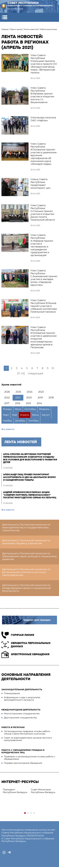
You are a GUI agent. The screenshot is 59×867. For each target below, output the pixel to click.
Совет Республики (30, 4)
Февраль (44, 409)
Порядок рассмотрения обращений (23, 763)
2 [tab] (28, 813)
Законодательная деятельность (21, 689)
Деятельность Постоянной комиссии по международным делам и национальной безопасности (26, 588)
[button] (4, 17)
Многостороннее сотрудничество (22, 713)
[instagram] (4, 852)
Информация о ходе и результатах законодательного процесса (22, 698)
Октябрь (33, 420)
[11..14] (21, 373)
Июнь (35, 415)
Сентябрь (30, 409)
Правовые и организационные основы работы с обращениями (29, 757)
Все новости (7, 429)
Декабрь (20, 420)
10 (52, 368)
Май (14, 415)
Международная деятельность (20, 709)
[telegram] (9, 852)
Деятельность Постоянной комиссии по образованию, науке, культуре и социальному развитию (29, 556)
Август (46, 415)
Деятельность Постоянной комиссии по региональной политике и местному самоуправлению (26, 572)
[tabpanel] (15, 791)
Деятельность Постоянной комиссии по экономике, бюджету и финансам (26, 542)
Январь (7, 409)
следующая (35, 373)
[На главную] (3, 6)
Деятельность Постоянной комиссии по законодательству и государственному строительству (26, 527)
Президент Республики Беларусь (15, 791)
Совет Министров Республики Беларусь (43, 791)
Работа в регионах (48, 29)
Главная (5, 29)
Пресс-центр (16, 29)
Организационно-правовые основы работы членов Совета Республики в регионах (27, 732)
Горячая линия (22, 635)
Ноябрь (7, 420)
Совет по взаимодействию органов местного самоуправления (28, 739)
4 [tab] (34, 813)
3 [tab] (31, 813)
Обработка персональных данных (31, 644)
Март (6, 415)
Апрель (24, 415)
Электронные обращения (30, 654)
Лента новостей (31, 29)
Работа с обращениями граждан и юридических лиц (23, 751)
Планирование (12, 693)
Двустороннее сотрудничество (20, 717)
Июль (18, 409)
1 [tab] (25, 813)
